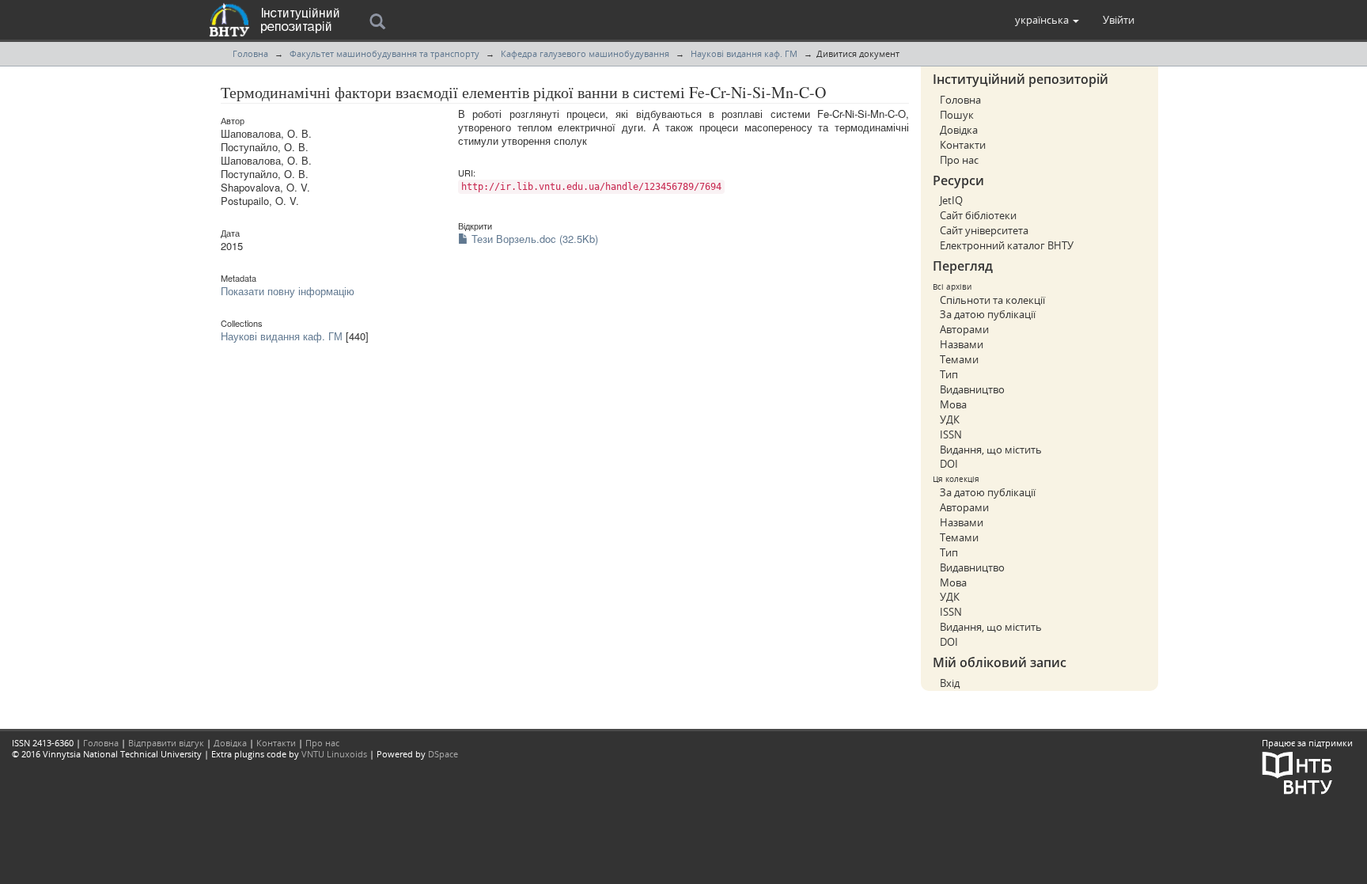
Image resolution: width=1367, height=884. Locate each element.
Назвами (961, 344)
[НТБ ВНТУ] (1297, 771)
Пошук (957, 115)
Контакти (963, 145)
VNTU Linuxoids (334, 754)
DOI (949, 464)
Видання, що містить (991, 449)
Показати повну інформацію (287, 290)
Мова (953, 404)
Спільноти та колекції (992, 300)
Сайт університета (984, 230)
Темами (959, 359)
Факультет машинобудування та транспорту (384, 53)
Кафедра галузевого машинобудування (585, 53)
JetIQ (951, 200)
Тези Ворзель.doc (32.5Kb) (533, 238)
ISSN (951, 434)
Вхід (950, 683)
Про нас (959, 160)
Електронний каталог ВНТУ (1007, 245)
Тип (949, 374)
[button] (1047, 20)
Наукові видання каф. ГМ (744, 53)
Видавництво (972, 389)
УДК (950, 419)
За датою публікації (988, 314)
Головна (250, 53)
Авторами (964, 329)
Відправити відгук (166, 743)
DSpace (443, 754)
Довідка (959, 130)
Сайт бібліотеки (978, 215)
